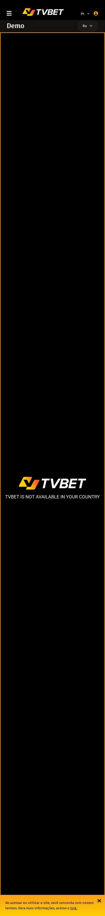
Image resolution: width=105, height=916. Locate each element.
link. (73, 908)
